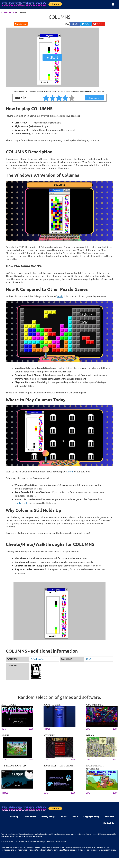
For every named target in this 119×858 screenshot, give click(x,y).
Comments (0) (95, 97)
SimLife (5, 735)
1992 (31, 759)
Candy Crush (21, 502)
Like (76, 24)
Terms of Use (29, 816)
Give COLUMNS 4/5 (65, 98)
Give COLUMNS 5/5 (72, 98)
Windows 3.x (37, 659)
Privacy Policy (48, 816)
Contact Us (108, 823)
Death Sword (8, 705)
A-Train (90, 735)
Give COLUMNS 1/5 (46, 98)
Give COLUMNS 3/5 (59, 98)
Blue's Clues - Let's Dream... (59, 766)
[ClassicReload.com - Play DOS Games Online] (23, 7)
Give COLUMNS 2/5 (53, 98)
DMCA (75, 816)
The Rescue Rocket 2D (13, 766)
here (70, 471)
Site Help (14, 816)
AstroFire (49, 735)
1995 (115, 729)
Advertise (109, 816)
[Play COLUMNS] (52, 86)
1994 (73, 759)
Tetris (60, 296)
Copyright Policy (91, 816)
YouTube (100, 24)
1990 (88, 659)
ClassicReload (8, 12)
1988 (31, 729)
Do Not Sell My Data (34, 836)
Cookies (63, 816)
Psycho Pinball (94, 705)
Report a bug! (20, 24)
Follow (87, 24)
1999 (73, 793)
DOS (3, 729)
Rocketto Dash (52, 705)
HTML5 (47, 729)
